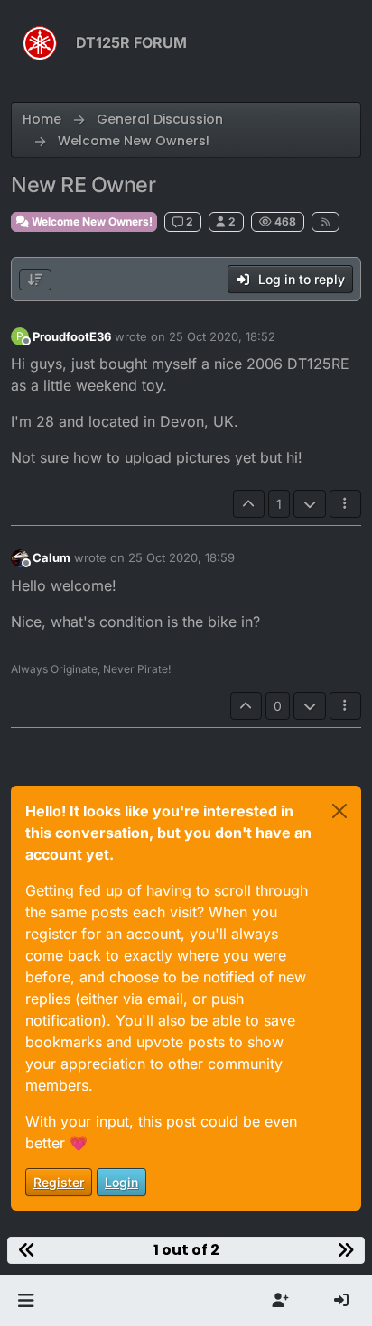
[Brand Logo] (39, 43)
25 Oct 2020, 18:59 (181, 557)
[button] (25, 1301)
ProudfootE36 (72, 336)
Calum (51, 557)
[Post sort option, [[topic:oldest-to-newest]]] (35, 279)
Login (121, 1182)
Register (58, 1182)
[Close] (339, 811)
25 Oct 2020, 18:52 (222, 336)
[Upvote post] (249, 504)
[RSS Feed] (325, 222)
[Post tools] (346, 504)
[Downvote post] (309, 504)
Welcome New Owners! (91, 221)
